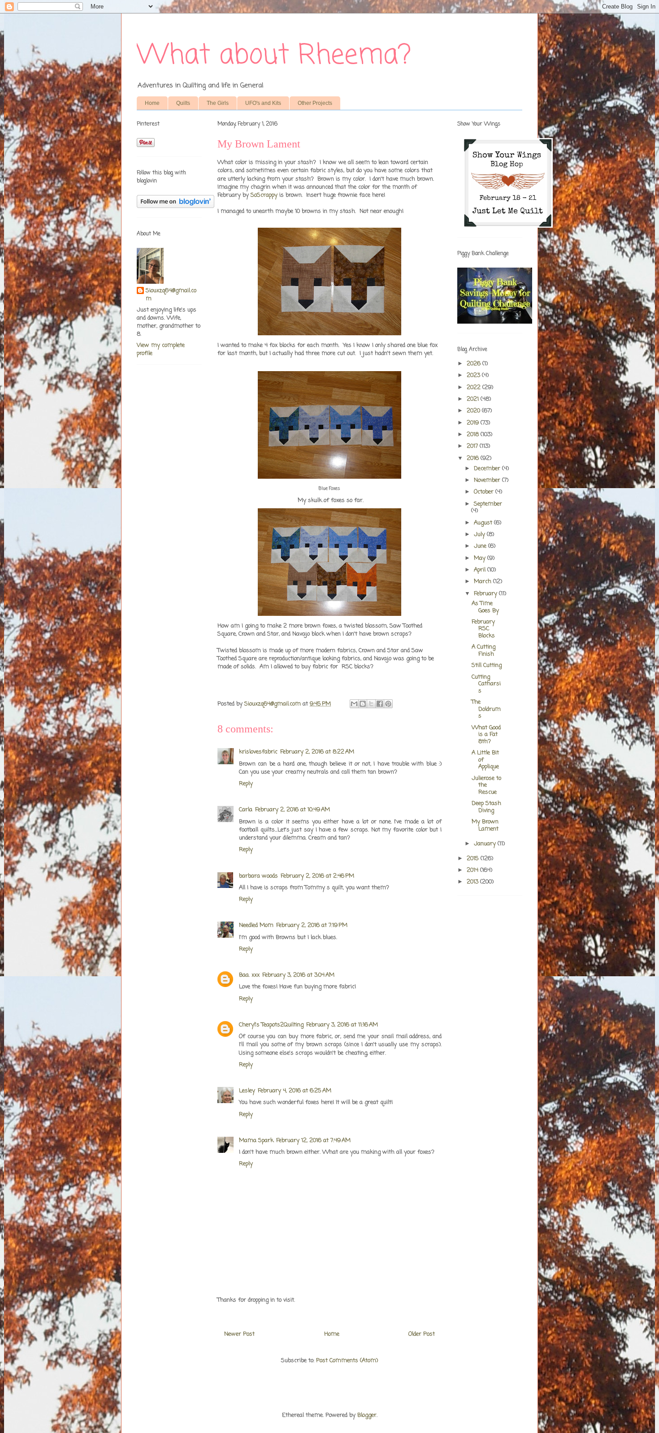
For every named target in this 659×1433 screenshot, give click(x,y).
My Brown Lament (485, 825)
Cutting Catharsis (486, 684)
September (488, 504)
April (480, 570)
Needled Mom (256, 925)
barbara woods (258, 876)
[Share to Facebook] (379, 703)
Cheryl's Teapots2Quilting (271, 1025)
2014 (473, 870)
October (484, 492)
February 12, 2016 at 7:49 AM (313, 1140)
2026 (474, 363)
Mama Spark (256, 1140)
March (483, 581)
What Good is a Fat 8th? (486, 734)
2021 (474, 399)
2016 (474, 458)
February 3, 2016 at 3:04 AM (298, 975)
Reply (246, 783)
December (488, 468)
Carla (245, 809)
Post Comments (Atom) (347, 1360)
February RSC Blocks (483, 629)
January (486, 844)
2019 (474, 423)
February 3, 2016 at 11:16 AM (342, 1025)
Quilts (183, 103)
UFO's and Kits (263, 103)
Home (152, 103)
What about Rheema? (274, 55)
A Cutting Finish (483, 650)
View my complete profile (161, 349)
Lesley (247, 1091)
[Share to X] (371, 703)
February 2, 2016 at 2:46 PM (317, 876)
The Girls (218, 103)
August (484, 523)
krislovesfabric (258, 752)
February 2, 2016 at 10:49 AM (292, 809)
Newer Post (239, 1334)
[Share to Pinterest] (388, 703)
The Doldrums (486, 709)
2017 (473, 446)
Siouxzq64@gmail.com (171, 295)
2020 (474, 411)
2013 (473, 882)
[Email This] (354, 703)
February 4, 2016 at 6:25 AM (294, 1091)
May (480, 558)
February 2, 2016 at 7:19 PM (311, 925)
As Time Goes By (485, 607)
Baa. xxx (249, 975)
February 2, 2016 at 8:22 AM (317, 752)
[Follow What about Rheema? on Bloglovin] (175, 206)
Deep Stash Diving (486, 807)
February (486, 593)
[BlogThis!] (362, 703)
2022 (474, 387)
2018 (474, 434)
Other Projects (315, 103)
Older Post (421, 1334)
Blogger (367, 1415)
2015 (474, 858)
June (481, 546)
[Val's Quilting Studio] (494, 322)
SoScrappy (264, 195)
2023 (474, 375)
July (480, 534)
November (488, 480)
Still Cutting (487, 665)
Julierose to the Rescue (486, 785)
